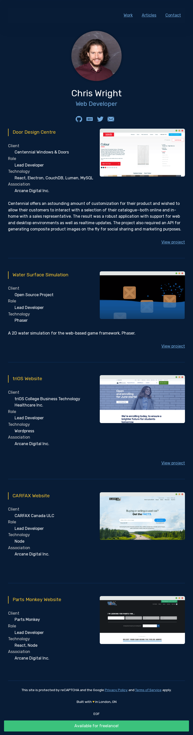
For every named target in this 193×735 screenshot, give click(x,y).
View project (173, 242)
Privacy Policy (116, 690)
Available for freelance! (96, 725)
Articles (149, 15)
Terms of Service (148, 690)
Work (128, 15)
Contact (173, 15)
